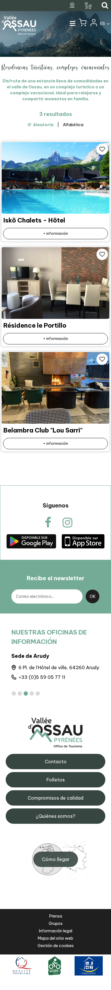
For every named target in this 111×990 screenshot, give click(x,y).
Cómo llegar (55, 859)
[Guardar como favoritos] (102, 149)
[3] (25, 693)
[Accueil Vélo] (55, 965)
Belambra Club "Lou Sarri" (43, 430)
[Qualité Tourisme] (21, 965)
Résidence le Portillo (34, 325)
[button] (83, 24)
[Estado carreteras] (89, 5)
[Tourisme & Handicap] (89, 965)
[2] (19, 693)
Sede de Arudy (30, 656)
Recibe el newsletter (56, 578)
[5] (37, 693)
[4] (31, 693)
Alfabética (73, 124)
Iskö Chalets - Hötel (34, 220)
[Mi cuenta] (93, 24)
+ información (55, 233)
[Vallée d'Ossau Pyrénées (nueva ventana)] (31, 541)
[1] (13, 693)
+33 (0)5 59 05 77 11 (41, 677)
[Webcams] (72, 5)
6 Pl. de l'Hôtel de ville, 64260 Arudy (58, 667)
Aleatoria (43, 124)
